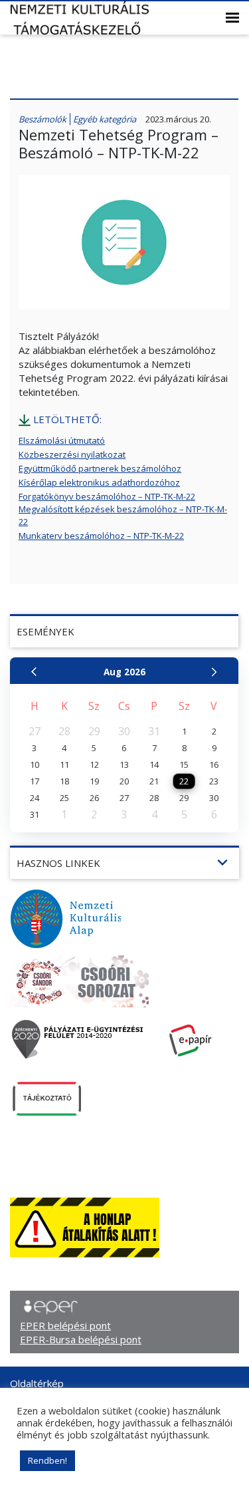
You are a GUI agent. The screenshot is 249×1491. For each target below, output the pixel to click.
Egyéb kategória (104, 119)
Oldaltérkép (37, 1383)
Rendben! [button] (47, 1460)
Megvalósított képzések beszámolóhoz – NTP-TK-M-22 (123, 515)
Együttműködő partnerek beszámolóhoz (100, 468)
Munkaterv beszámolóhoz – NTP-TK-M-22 (101, 536)
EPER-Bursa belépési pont (80, 1339)
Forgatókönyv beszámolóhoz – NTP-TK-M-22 (107, 496)
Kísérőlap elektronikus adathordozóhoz (99, 482)
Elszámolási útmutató (62, 440)
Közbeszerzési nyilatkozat (72, 454)
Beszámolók (42, 119)
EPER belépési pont (65, 1325)
